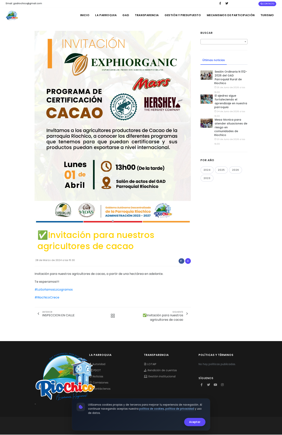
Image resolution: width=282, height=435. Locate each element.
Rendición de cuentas (162, 370)
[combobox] (223, 41)
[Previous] (38, 127)
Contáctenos (101, 389)
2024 (207, 170)
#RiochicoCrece (47, 297)
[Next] (187, 127)
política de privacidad (179, 409)
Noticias (97, 376)
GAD (125, 15)
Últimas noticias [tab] (213, 60)
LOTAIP (151, 364)
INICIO (85, 15)
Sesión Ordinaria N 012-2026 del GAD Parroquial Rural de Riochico (230, 77)
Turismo (267, 15)
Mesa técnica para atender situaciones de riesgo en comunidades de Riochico (230, 127)
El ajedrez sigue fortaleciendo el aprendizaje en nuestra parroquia (230, 101)
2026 (235, 170)
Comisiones (100, 382)
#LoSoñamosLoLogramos (54, 289)
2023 (207, 178)
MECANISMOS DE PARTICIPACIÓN (231, 15)
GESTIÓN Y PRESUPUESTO (183, 15)
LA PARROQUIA (106, 15)
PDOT (97, 370)
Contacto (268, 3)
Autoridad (98, 364)
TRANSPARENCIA (147, 15)
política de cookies (151, 409)
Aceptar (194, 422)
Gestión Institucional (161, 376)
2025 (221, 170)
